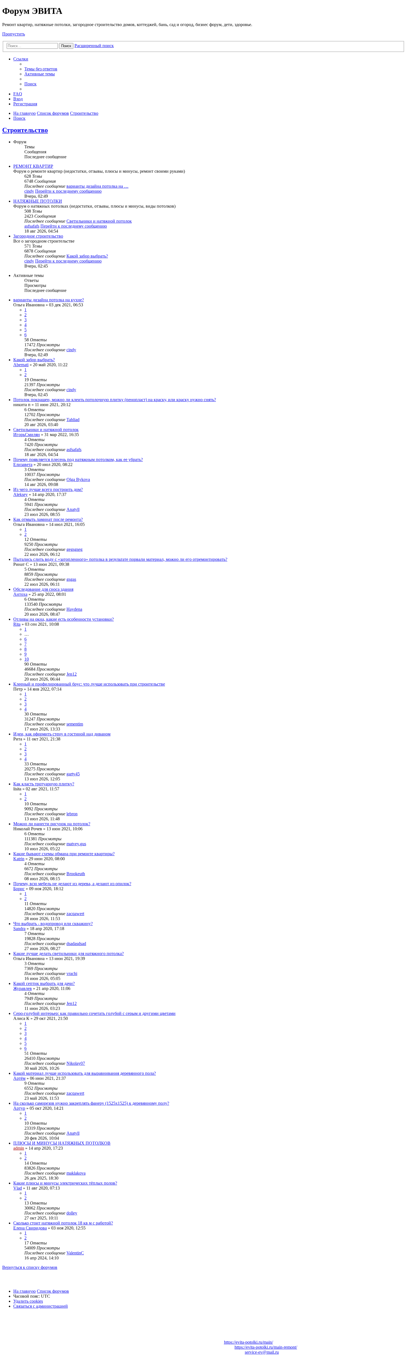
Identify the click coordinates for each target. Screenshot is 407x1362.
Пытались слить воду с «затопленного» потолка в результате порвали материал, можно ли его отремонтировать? (120, 559)
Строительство (25, 130)
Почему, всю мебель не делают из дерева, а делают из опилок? (72, 883)
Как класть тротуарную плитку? (43, 783)
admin (18, 1148)
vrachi (71, 973)
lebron (72, 813)
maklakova (76, 1173)
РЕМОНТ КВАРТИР (33, 166)
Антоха (20, 594)
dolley (71, 1213)
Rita (16, 624)
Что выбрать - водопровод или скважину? (53, 923)
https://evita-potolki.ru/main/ (248, 1342)
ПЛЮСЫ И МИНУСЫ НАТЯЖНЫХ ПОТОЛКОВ (61, 1143)
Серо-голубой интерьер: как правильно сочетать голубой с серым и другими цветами (94, 1013)
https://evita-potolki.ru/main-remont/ (266, 1347)
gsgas (71, 579)
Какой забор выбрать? (87, 256)
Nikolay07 (75, 1063)
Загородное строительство (38, 236)
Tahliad (72, 419)
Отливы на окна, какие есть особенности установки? (63, 619)
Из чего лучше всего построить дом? (48, 489)
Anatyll (72, 509)
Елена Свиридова (30, 1228)
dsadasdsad (76, 943)
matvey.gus (76, 843)
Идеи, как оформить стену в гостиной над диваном (61, 734)
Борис (19, 888)
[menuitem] (40, 69)
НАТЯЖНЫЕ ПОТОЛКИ (37, 201)
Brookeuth (75, 873)
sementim (74, 724)
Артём (19, 1078)
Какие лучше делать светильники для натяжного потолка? (68, 953)
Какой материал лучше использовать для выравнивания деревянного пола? (84, 1073)
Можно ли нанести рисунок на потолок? (51, 823)
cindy (29, 191)
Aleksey (20, 494)
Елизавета (22, 464)
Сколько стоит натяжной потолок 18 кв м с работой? (63, 1223)
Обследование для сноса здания (43, 589)
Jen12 (71, 674)
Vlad (17, 1188)
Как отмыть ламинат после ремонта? (48, 519)
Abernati (21, 364)
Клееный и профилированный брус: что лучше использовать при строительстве (89, 684)
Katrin (18, 858)
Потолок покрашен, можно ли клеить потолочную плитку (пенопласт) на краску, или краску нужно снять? (114, 399)
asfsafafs (31, 226)
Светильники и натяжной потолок (99, 221)
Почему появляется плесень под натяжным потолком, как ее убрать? (78, 459)
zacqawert (75, 913)
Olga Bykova (78, 479)
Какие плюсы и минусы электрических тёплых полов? (65, 1183)
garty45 (73, 774)
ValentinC (75, 1253)
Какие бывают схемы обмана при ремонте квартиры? (64, 853)
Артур (19, 1108)
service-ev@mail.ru (262, 1352)
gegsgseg (74, 549)
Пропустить (13, 34)
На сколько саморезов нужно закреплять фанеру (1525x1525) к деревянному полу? (91, 1103)
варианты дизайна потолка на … (97, 186)
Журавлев (22, 988)
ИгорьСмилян (26, 434)
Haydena (74, 609)
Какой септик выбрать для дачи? (44, 983)
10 (26, 659)
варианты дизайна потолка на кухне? (48, 299)
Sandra (19, 928)
